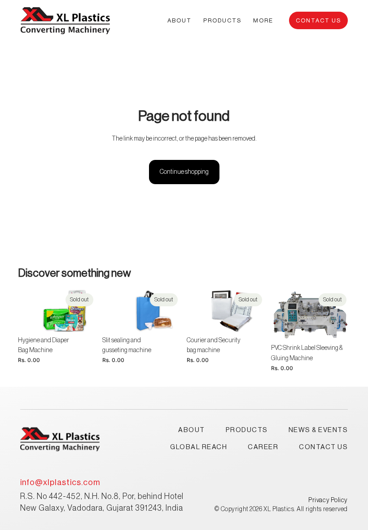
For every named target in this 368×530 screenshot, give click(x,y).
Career (263, 447)
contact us (323, 447)
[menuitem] (263, 20)
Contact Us (318, 20)
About (191, 430)
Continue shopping (184, 172)
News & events (318, 430)
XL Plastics (278, 509)
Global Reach (198, 447)
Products (247, 430)
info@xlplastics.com (60, 482)
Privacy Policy (328, 500)
